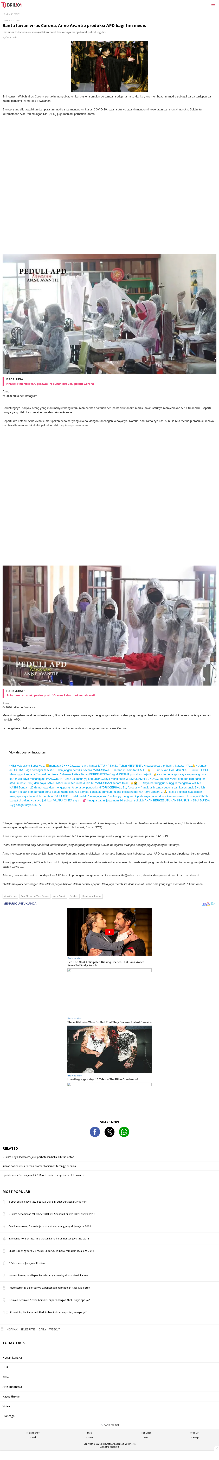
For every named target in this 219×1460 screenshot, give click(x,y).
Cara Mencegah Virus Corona (35, 896)
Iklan (89, 1432)
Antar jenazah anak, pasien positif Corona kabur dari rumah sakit (50, 695)
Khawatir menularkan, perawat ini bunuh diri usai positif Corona (50, 383)
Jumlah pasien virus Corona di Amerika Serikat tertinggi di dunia (39, 1166)
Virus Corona (10, 896)
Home (5, 14)
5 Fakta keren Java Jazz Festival (27, 1263)
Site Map (194, 1437)
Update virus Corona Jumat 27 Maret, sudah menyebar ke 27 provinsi (43, 1175)
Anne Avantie (59, 896)
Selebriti (74, 896)
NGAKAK (12, 1329)
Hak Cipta (146, 1432)
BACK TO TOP (111, 1425)
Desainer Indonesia (91, 896)
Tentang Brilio (33, 1432)
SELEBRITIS (28, 1329)
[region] (109, 1455)
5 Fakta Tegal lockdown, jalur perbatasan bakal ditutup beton (38, 1157)
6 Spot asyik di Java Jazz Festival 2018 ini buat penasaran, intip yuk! (48, 1201)
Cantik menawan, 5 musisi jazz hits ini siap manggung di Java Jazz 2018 (50, 1226)
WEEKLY (54, 1329)
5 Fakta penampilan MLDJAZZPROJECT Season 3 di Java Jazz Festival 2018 (52, 1214)
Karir (146, 1437)
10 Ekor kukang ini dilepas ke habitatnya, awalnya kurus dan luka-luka (48, 1275)
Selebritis (15, 14)
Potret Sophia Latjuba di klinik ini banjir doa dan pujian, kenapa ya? (48, 1312)
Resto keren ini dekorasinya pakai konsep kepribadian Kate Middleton (49, 1287)
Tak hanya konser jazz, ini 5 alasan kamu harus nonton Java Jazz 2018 (49, 1238)
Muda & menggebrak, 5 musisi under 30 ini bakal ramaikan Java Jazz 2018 (51, 1250)
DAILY (42, 1329)
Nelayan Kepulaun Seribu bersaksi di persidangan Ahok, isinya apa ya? (49, 1300)
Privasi (89, 1437)
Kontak (33, 1437)
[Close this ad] (216, 1448)
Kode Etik (194, 1432)
